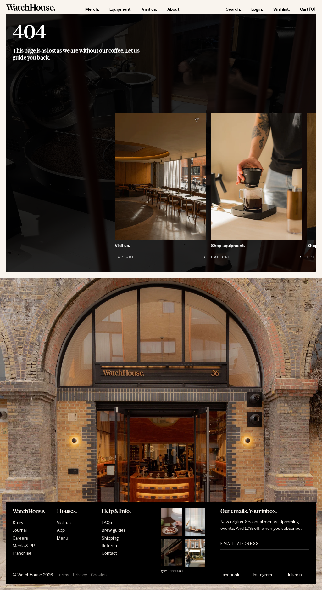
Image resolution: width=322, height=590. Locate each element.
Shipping (110, 538)
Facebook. (230, 575)
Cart (308, 9)
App (61, 530)
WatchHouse (29, 575)
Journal (20, 530)
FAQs (107, 523)
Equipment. (120, 9)
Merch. (92, 9)
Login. (257, 9)
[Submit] (306, 543)
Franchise (22, 553)
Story (18, 523)
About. (173, 9)
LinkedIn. (294, 575)
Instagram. (263, 575)
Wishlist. (281, 9)
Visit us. (149, 9)
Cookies (99, 575)
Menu (62, 538)
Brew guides (114, 530)
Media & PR (24, 546)
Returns (109, 546)
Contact (109, 553)
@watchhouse (172, 571)
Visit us (64, 523)
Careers (20, 538)
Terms (63, 575)
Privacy (80, 575)
